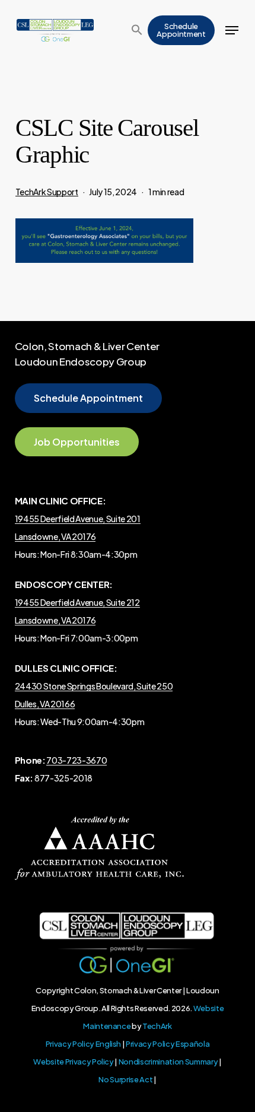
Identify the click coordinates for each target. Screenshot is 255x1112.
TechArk (157, 1026)
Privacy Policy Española (167, 1044)
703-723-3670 (76, 760)
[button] (137, 30)
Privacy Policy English (84, 1044)
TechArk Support (46, 191)
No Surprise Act (125, 1079)
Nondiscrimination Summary (168, 1061)
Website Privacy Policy (73, 1061)
